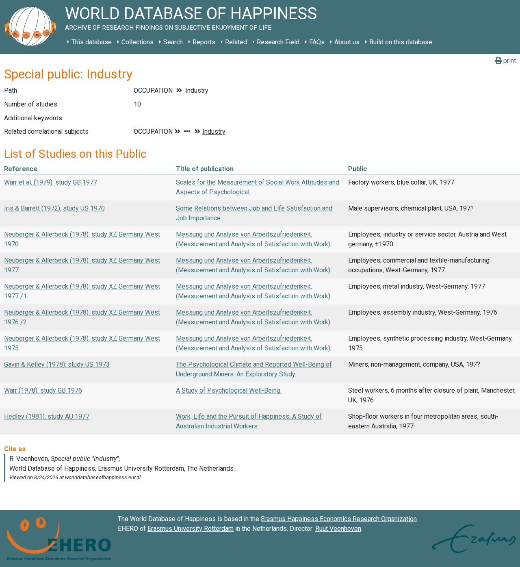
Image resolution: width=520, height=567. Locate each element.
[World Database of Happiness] (32, 27)
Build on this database (400, 42)
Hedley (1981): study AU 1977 (46, 416)
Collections (137, 42)
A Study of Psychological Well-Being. (229, 390)
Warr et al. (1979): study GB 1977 (50, 182)
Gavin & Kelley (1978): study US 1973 (57, 364)
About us (347, 42)
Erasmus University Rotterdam (190, 528)
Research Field (278, 42)
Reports (204, 42)
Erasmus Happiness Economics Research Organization (339, 519)
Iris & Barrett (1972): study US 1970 (54, 208)
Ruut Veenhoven (338, 528)
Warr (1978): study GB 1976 (43, 390)
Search (173, 42)
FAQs (317, 42)
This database (92, 42)
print (509, 61)
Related (236, 42)
